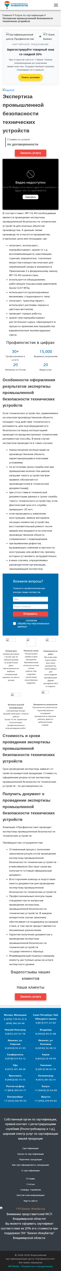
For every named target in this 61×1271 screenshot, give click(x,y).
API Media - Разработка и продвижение (30, 1266)
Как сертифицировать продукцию (30, 1165)
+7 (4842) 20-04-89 (46, 1090)
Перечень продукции (30, 1159)
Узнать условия (30, 77)
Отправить (30, 613)
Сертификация (30, 1148)
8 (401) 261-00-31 (46, 1080)
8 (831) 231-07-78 (15, 1034)
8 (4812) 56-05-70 (46, 1069)
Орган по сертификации (30, 1154)
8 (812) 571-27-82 (46, 1023)
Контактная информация (30, 1195)
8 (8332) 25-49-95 (45, 1058)
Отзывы (30, 1178)
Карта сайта (30, 1201)
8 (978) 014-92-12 (15, 1058)
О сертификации (30, 1170)
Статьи (31, 1184)
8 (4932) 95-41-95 (15, 1048)
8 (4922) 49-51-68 (45, 1034)
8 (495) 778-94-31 (14, 1019)
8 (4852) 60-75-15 (15, 1080)
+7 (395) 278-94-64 (46, 1101)
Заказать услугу (30, 153)
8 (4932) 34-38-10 (45, 1048)
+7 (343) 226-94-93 (15, 1101)
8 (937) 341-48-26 (15, 1069)
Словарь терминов (30, 1190)
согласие (31, 620)
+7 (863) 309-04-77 (15, 1090)
